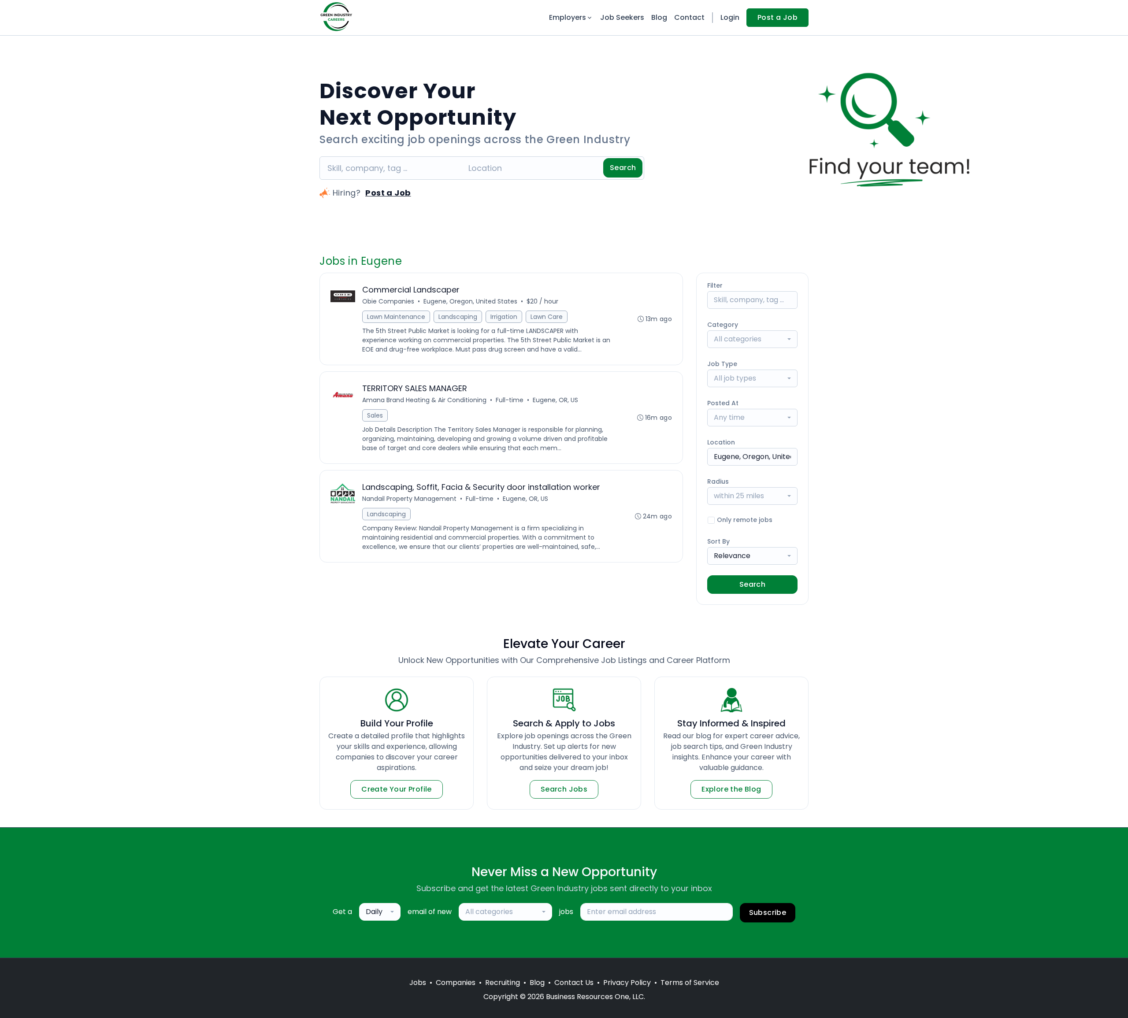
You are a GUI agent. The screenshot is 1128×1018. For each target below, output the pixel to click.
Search (623, 168)
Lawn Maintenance (396, 316)
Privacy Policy (627, 982)
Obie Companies (388, 301)
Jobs (417, 982)
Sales (375, 415)
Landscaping (457, 316)
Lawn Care (547, 316)
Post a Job (777, 17)
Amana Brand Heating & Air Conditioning (424, 400)
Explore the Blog (731, 789)
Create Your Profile (396, 789)
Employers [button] (567, 17)
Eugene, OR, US (555, 400)
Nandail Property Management (409, 498)
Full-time (509, 400)
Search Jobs (564, 789)
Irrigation (503, 316)
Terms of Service (689, 982)
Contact (689, 17)
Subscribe (768, 912)
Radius (718, 481)
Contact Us (574, 982)
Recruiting (502, 982)
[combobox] (752, 339)
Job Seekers (622, 17)
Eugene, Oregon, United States (470, 301)
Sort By (718, 541)
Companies (455, 982)
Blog (659, 17)
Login (729, 17)
